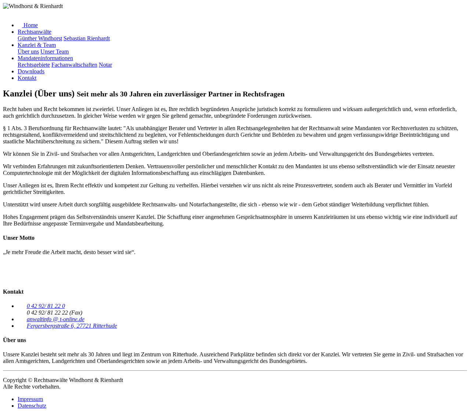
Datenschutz (32, 406)
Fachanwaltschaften (74, 65)
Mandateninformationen (45, 58)
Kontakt (27, 78)
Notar (105, 65)
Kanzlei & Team (37, 45)
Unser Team (54, 51)
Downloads (31, 71)
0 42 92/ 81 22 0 (46, 306)
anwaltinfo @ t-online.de (55, 319)
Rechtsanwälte (34, 32)
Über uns (28, 51)
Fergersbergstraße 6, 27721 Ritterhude (72, 326)
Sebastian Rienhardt (87, 38)
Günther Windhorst (40, 38)
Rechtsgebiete (34, 65)
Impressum (30, 399)
